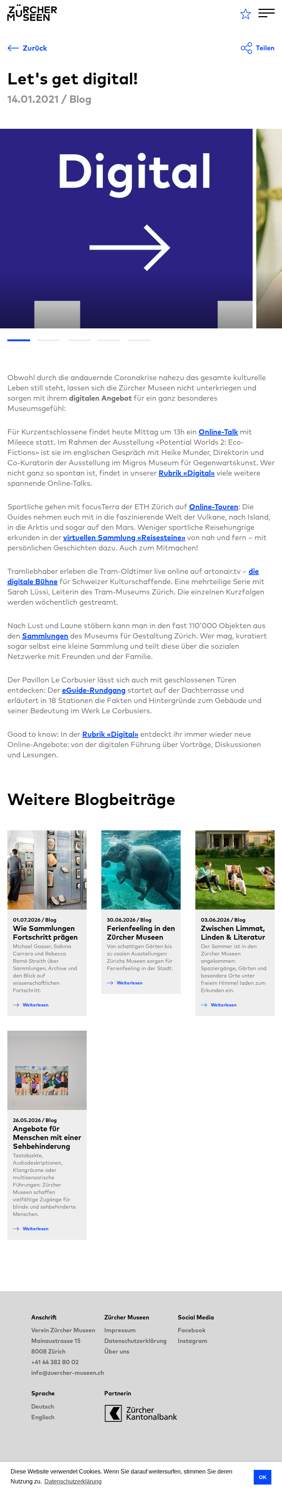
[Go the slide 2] (48, 340)
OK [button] (263, 1477)
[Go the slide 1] (18, 340)
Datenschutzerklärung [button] (73, 1481)
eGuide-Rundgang (94, 690)
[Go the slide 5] (139, 340)
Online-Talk (218, 431)
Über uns (116, 1351)
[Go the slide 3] (79, 340)
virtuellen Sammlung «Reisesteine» (124, 537)
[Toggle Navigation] (266, 13)
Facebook (192, 1330)
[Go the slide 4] (109, 340)
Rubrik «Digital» (187, 472)
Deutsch (42, 1406)
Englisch (42, 1417)
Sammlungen (45, 635)
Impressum (120, 1330)
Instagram (192, 1340)
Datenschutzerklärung (135, 1340)
